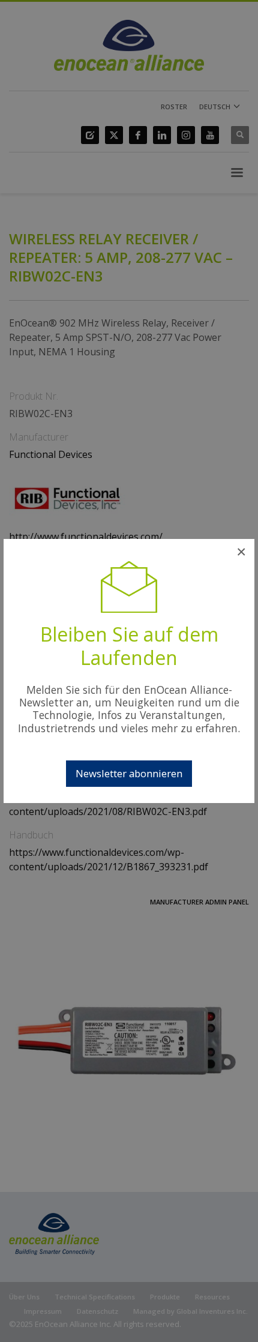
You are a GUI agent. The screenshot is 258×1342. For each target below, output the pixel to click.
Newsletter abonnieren (129, 773)
